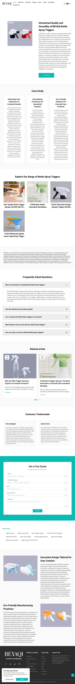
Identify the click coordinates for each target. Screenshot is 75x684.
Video (45, 2)
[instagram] (19, 664)
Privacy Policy (52, 681)
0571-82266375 (58, 663)
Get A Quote (46, 75)
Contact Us (16, 5)
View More (7, 392)
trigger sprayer (10, 533)
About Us (21, 2)
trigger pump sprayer (12, 540)
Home (15, 2)
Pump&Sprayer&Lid (31, 659)
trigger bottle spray (11, 536)
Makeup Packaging (31, 669)
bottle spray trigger (25, 536)
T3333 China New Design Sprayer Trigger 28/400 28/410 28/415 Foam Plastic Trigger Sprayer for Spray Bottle (60, 206)
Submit (37, 510)
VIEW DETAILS (14, 192)
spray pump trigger (56, 536)
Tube (28, 661)
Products (28, 2)
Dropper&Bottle (30, 666)
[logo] (6, 3)
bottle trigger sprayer (38, 533)
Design (34, 2)
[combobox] (10, 482)
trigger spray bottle (23, 533)
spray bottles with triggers (54, 533)
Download (51, 2)
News (40, 2)
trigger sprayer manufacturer (29, 540)
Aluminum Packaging (32, 664)
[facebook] (6, 664)
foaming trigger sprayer (41, 536)
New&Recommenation (32, 671)
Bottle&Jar (29, 656)
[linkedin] (10, 664)
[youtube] (14, 664)
